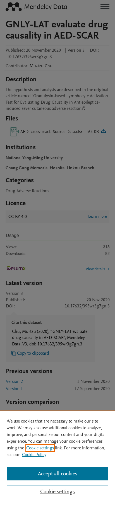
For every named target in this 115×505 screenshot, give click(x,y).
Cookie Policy (34, 455)
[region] (57, 458)
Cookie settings (40, 448)
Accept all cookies (57, 473)
